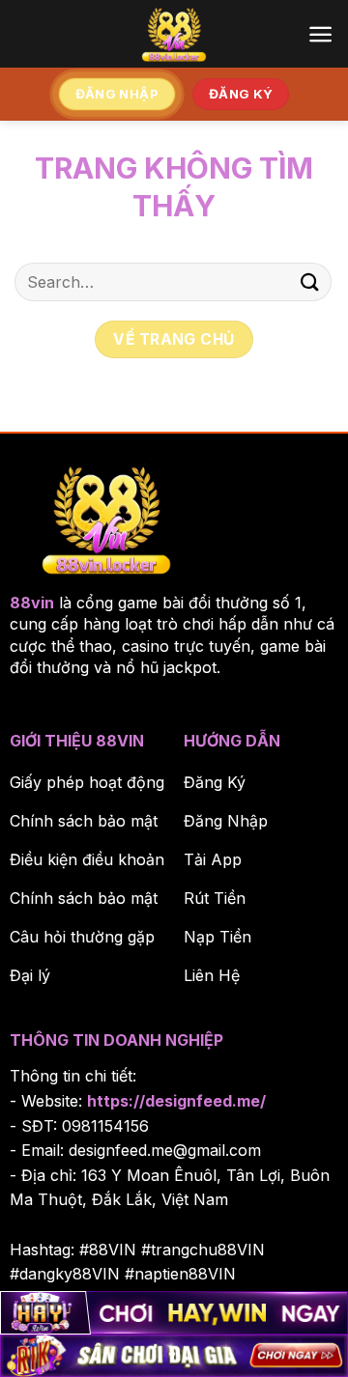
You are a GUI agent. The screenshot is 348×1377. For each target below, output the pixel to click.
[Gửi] (310, 281)
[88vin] (174, 34)
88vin (32, 602)
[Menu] (320, 34)
